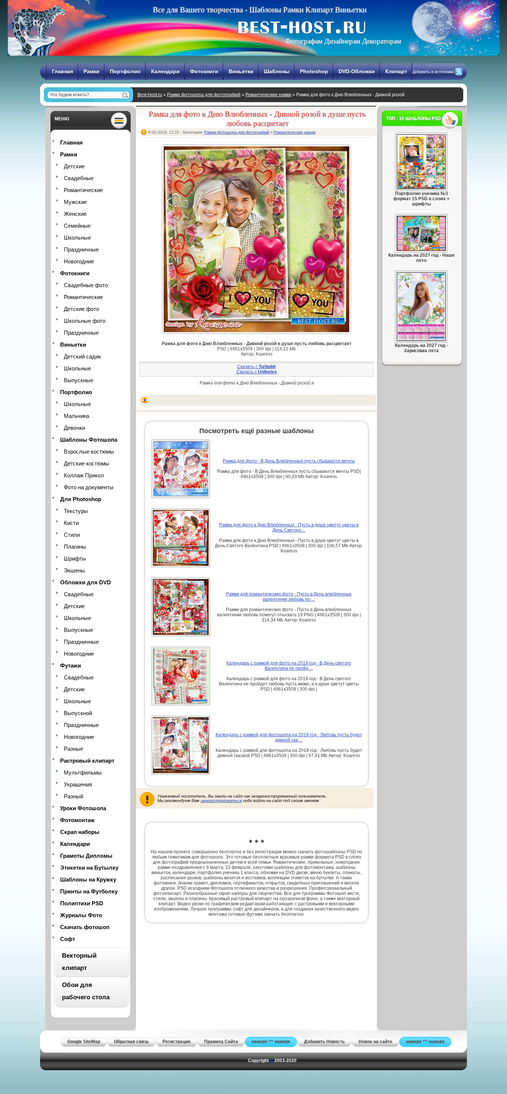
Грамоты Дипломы (86, 856)
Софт (67, 939)
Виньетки (241, 71)
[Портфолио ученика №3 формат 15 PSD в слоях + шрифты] (421, 187)
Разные (73, 749)
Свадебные (79, 178)
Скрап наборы (79, 832)
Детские (74, 166)
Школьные (77, 237)
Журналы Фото (81, 915)
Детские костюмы (86, 463)
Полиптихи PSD (81, 903)
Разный (73, 796)
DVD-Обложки (356, 71)
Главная (62, 71)
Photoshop (314, 71)
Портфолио (125, 71)
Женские (75, 214)
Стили (72, 535)
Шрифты (75, 558)
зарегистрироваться (221, 800)
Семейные (77, 226)
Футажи (70, 665)
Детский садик (82, 356)
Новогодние (79, 261)
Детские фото (81, 309)
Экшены (74, 570)
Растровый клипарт (87, 760)
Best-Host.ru (149, 94)
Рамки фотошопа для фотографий (204, 94)
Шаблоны (277, 71)
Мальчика (76, 416)
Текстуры (76, 511)
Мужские (75, 202)
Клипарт (396, 71)
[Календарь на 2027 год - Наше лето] (421, 249)
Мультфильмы (83, 772)
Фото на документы (89, 487)
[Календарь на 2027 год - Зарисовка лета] (421, 339)
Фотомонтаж (77, 820)
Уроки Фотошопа (83, 808)
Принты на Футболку (89, 891)
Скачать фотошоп (84, 927)
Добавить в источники (433, 71)
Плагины (75, 546)
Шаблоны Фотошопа (88, 439)
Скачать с (256, 366)
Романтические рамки (268, 94)
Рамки (91, 71)
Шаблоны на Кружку (88, 879)
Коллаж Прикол (84, 475)
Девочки (74, 428)
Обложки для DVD (85, 582)
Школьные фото (84, 321)
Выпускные (78, 380)
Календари (165, 71)
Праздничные (81, 249)
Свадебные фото (86, 285)
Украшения (78, 784)
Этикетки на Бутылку (89, 867)
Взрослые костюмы (89, 451)
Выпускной (78, 713)
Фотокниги (204, 71)
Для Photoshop (80, 499)
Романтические (83, 190)
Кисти (71, 523)
